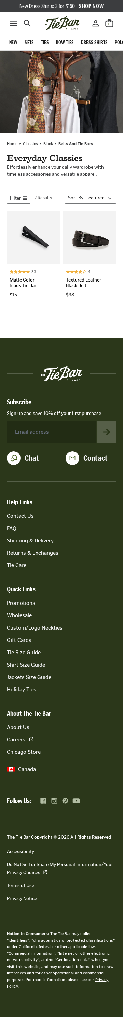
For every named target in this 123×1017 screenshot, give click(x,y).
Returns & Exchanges (32, 553)
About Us (18, 727)
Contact (95, 458)
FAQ (11, 528)
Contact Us (20, 516)
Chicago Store (24, 752)
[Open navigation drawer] (13, 23)
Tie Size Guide (24, 652)
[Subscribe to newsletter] (106, 432)
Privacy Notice (22, 898)
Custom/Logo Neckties (35, 627)
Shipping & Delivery (30, 540)
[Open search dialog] (27, 23)
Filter (15, 198)
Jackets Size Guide (29, 677)
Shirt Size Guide (26, 664)
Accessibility (20, 851)
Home (12, 143)
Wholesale (19, 615)
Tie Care (16, 565)
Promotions (21, 603)
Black (48, 143)
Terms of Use (20, 885)
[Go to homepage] (61, 23)
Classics (30, 143)
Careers (16, 739)
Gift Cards (19, 640)
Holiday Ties (21, 689)
